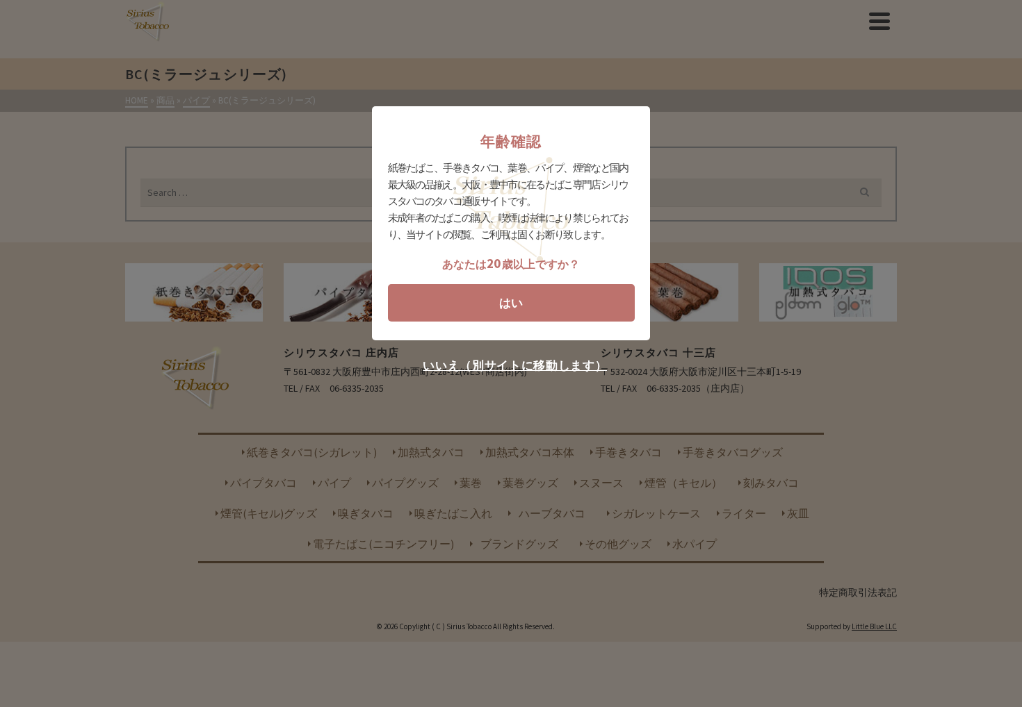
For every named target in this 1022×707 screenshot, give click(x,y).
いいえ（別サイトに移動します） (515, 365)
